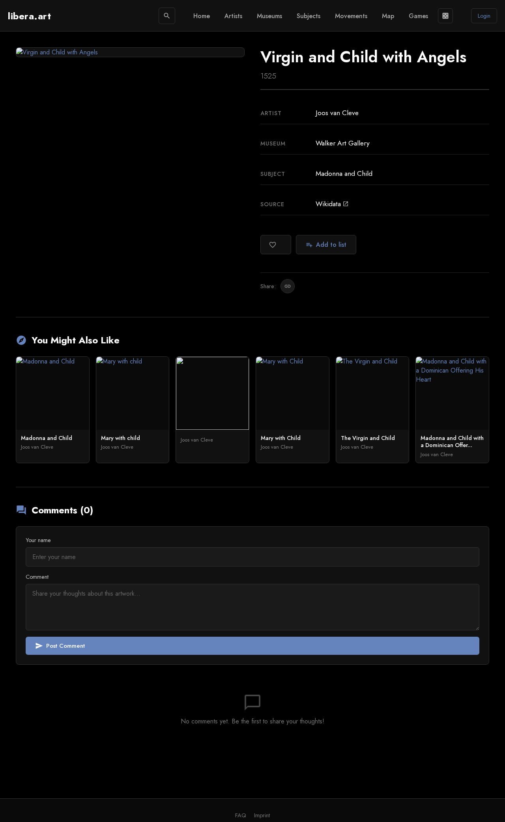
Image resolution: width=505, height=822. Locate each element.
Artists (233, 16)
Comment (37, 577)
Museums (269, 16)
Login (484, 16)
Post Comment (60, 645)
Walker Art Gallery (343, 143)
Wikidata (332, 204)
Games (418, 16)
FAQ (240, 815)
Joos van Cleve (337, 113)
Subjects (308, 16)
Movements (351, 16)
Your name (38, 540)
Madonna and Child (344, 173)
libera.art (29, 16)
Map (388, 16)
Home (201, 16)
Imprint (262, 815)
